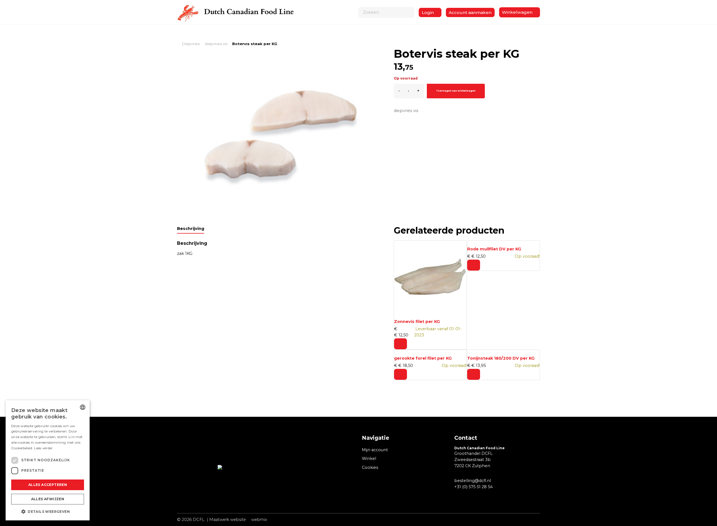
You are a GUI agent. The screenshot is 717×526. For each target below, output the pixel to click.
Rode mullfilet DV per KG (494, 249)
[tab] (190, 230)
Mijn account (375, 449)
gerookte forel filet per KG (423, 358)
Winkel (369, 458)
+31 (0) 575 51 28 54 (473, 486)
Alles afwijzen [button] (47, 499)
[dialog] (48, 460)
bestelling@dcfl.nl (472, 480)
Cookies (370, 467)
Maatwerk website (227, 520)
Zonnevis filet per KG (417, 321)
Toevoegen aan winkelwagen (456, 90)
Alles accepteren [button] (47, 485)
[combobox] (82, 407)
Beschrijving (190, 228)
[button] (47, 511)
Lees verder (43, 448)
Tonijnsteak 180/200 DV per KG (501, 358)
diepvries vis (406, 110)
